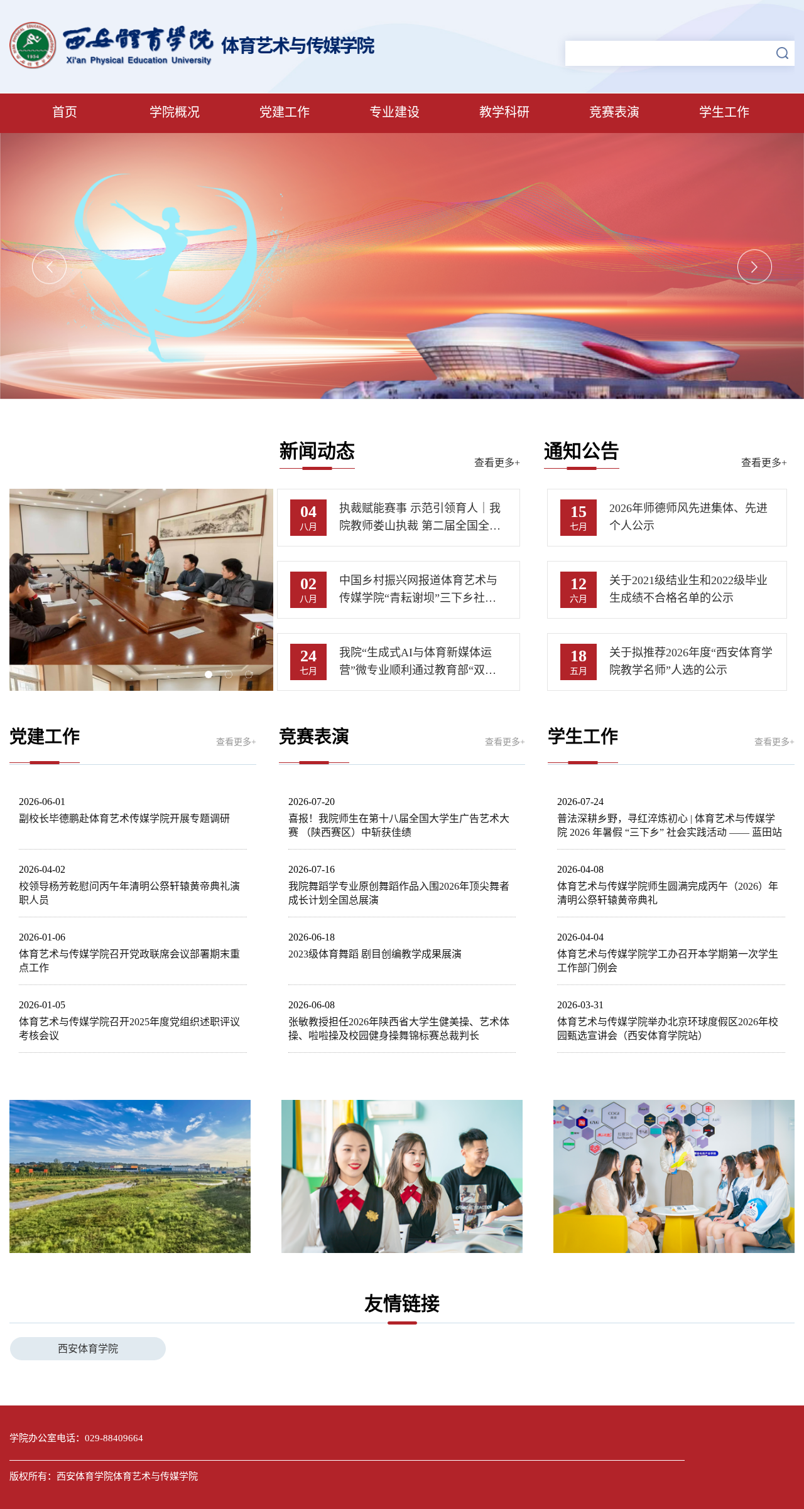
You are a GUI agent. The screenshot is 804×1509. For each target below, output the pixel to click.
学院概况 (174, 112)
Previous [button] (49, 267)
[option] (402, 266)
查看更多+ (497, 462)
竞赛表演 (614, 112)
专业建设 (394, 112)
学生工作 (724, 112)
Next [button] (754, 267)
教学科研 (504, 112)
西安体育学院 (88, 1348)
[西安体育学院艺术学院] (195, 65)
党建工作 (284, 112)
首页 (64, 112)
